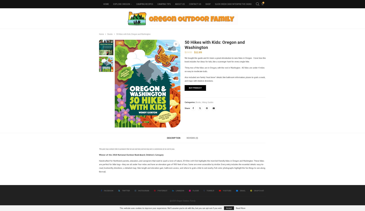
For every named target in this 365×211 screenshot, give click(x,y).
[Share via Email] (213, 108)
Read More (240, 208)
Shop (208, 4)
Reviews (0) (192, 138)
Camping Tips (164, 4)
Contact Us (195, 4)
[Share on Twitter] (200, 108)
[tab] (173, 138)
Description (173, 138)
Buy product (195, 88)
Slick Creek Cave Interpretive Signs (233, 4)
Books (110, 34)
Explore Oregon (121, 4)
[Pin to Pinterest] (206, 108)
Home (106, 4)
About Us (180, 4)
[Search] (257, 4)
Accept (229, 208)
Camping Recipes (144, 4)
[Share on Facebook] (193, 108)
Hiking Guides (207, 102)
